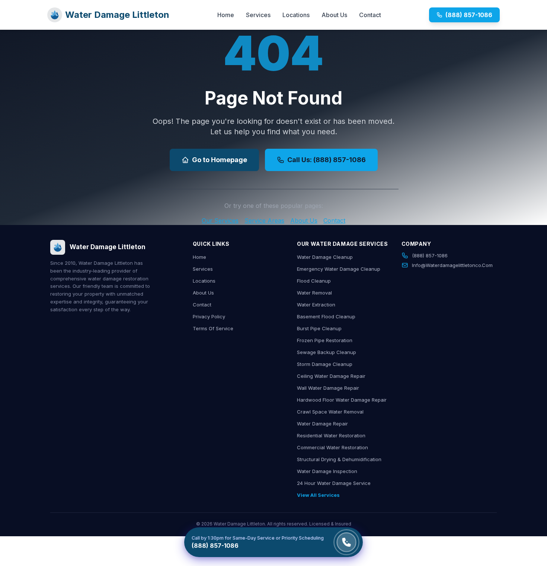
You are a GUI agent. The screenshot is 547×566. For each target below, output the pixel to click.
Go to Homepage (219, 160)
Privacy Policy (209, 316)
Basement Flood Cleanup (326, 316)
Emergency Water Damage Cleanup (338, 269)
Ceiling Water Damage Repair (331, 376)
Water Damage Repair (322, 424)
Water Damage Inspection (327, 471)
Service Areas (264, 220)
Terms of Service (213, 328)
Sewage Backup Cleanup (326, 352)
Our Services (220, 220)
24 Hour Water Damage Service (334, 483)
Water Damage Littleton (117, 14)
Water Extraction (316, 305)
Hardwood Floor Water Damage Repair (342, 400)
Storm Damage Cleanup (324, 364)
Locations (296, 15)
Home (225, 15)
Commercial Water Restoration (332, 447)
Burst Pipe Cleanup (319, 328)
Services (258, 15)
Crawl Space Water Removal (330, 412)
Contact (370, 15)
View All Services (318, 495)
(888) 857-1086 (468, 15)
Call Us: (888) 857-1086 (326, 160)
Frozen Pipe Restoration (324, 340)
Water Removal (314, 293)
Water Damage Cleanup (325, 257)
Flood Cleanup (314, 281)
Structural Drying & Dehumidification (339, 459)
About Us (334, 15)
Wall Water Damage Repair (328, 388)
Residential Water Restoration (331, 435)
